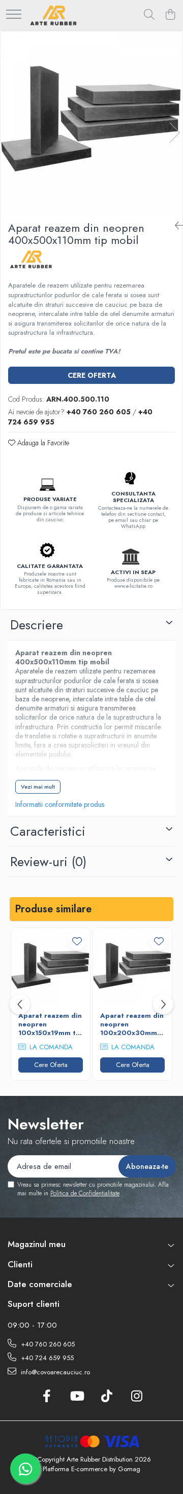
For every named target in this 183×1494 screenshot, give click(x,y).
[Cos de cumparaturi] (170, 15)
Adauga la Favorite (42, 443)
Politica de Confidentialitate (84, 1193)
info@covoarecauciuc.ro (54, 1372)
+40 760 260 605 (47, 1344)
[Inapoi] (174, 226)
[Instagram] (136, 1397)
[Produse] (13, 15)
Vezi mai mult (38, 786)
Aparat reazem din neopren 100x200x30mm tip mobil (132, 1025)
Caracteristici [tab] (47, 831)
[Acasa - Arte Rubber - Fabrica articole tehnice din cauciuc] (53, 15)
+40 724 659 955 (46, 1358)
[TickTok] (106, 1397)
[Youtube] (76, 1397)
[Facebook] (46, 1397)
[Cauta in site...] (149, 15)
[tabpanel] (91, 122)
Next (174, 132)
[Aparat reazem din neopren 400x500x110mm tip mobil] (91, 122)
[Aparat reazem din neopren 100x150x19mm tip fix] (50, 967)
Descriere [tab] (36, 624)
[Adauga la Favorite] (77, 941)
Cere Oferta (92, 375)
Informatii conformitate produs (59, 804)
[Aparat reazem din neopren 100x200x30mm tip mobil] (132, 967)
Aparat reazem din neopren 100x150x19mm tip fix (50, 1025)
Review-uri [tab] (48, 861)
